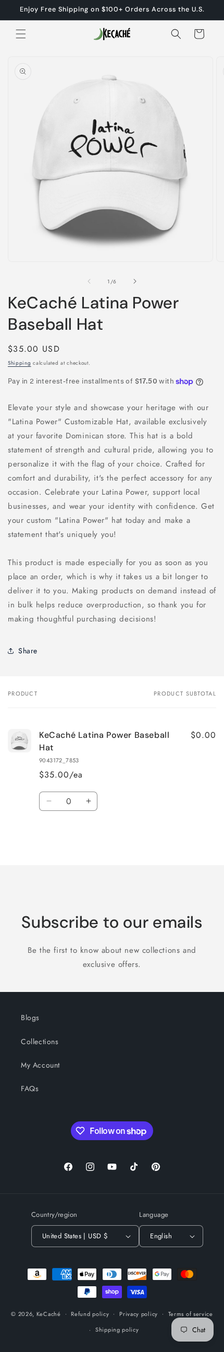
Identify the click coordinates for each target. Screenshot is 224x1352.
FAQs (30, 1088)
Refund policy (90, 1314)
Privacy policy (138, 1314)
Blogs (30, 1017)
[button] (20, 33)
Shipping (19, 363)
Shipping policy (117, 1329)
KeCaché (48, 1313)
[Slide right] (134, 281)
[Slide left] (89, 281)
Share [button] (28, 650)
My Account (40, 1065)
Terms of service (190, 1314)
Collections (40, 1041)
